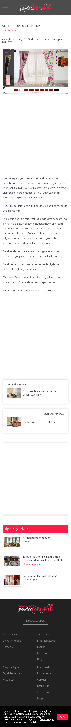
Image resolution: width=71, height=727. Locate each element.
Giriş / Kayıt (43, 692)
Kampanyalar (10, 634)
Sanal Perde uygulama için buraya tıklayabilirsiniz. (30, 290)
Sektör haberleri (37, 39)
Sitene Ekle (43, 685)
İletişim (41, 698)
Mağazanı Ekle (36, 621)
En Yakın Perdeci (12, 640)
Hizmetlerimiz (45, 673)
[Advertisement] (35, 135)
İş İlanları (42, 653)
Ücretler (41, 679)
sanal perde (60, 206)
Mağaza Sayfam (12, 667)
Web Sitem (9, 679)
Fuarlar (41, 647)
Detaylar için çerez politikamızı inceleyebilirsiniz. (28, 721)
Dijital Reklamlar (12, 673)
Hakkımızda (43, 667)
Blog (19, 39)
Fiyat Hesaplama (46, 640)
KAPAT (62, 716)
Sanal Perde (43, 634)
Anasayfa (6, 39)
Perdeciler (8, 647)
